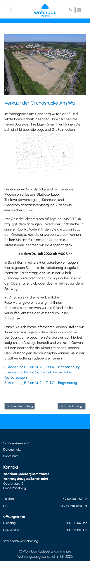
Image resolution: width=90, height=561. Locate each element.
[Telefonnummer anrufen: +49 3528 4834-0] (71, 10)
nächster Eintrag (71, 406)
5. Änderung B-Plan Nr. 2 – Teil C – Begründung (40, 383)
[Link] (45, 153)
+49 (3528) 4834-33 (73, 506)
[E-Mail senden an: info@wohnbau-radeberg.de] (79, 10)
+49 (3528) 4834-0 (74, 499)
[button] (10, 10)
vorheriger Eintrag (20, 406)
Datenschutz (12, 449)
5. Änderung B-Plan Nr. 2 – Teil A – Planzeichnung (42, 367)
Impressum (11, 456)
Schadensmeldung (16, 443)
